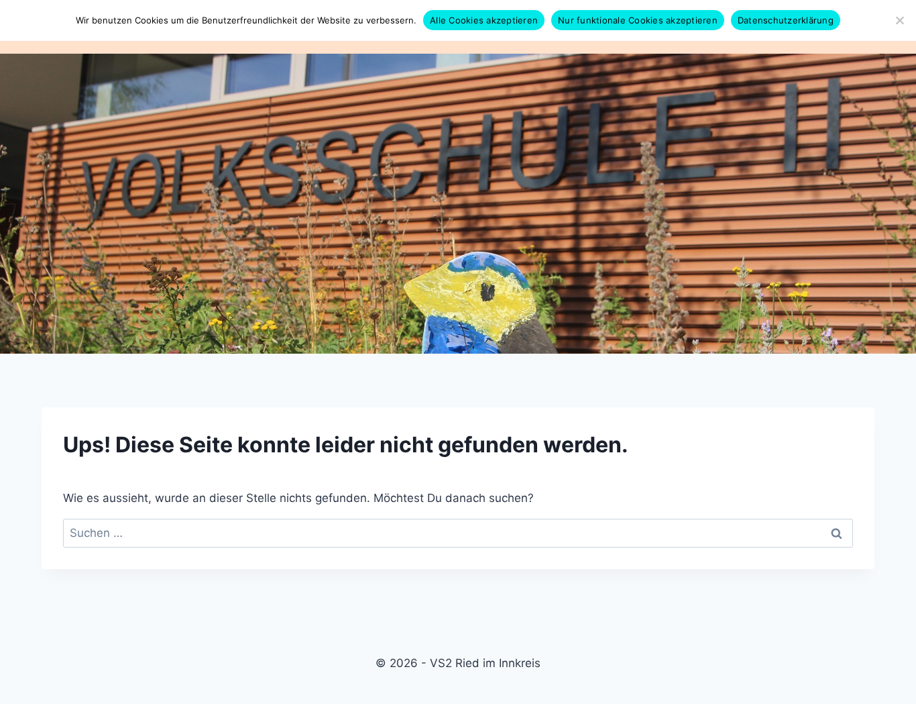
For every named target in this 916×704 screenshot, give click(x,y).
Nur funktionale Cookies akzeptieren (638, 20)
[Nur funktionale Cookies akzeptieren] (899, 20)
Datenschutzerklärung (786, 20)
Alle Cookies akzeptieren (484, 20)
